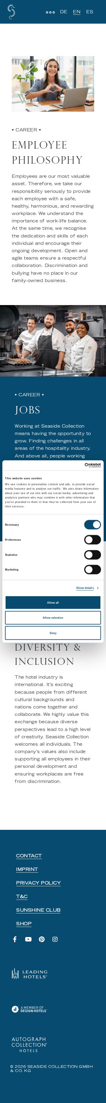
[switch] (92, 540)
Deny (53, 632)
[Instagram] (58, 942)
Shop (24, 923)
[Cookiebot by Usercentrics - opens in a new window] (76, 465)
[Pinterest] (45, 942)
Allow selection (53, 617)
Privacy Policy (38, 883)
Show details (85, 587)
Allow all (53, 602)
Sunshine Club (38, 910)
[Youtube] (31, 942)
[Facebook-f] (18, 942)
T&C (22, 896)
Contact (29, 855)
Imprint (27, 869)
